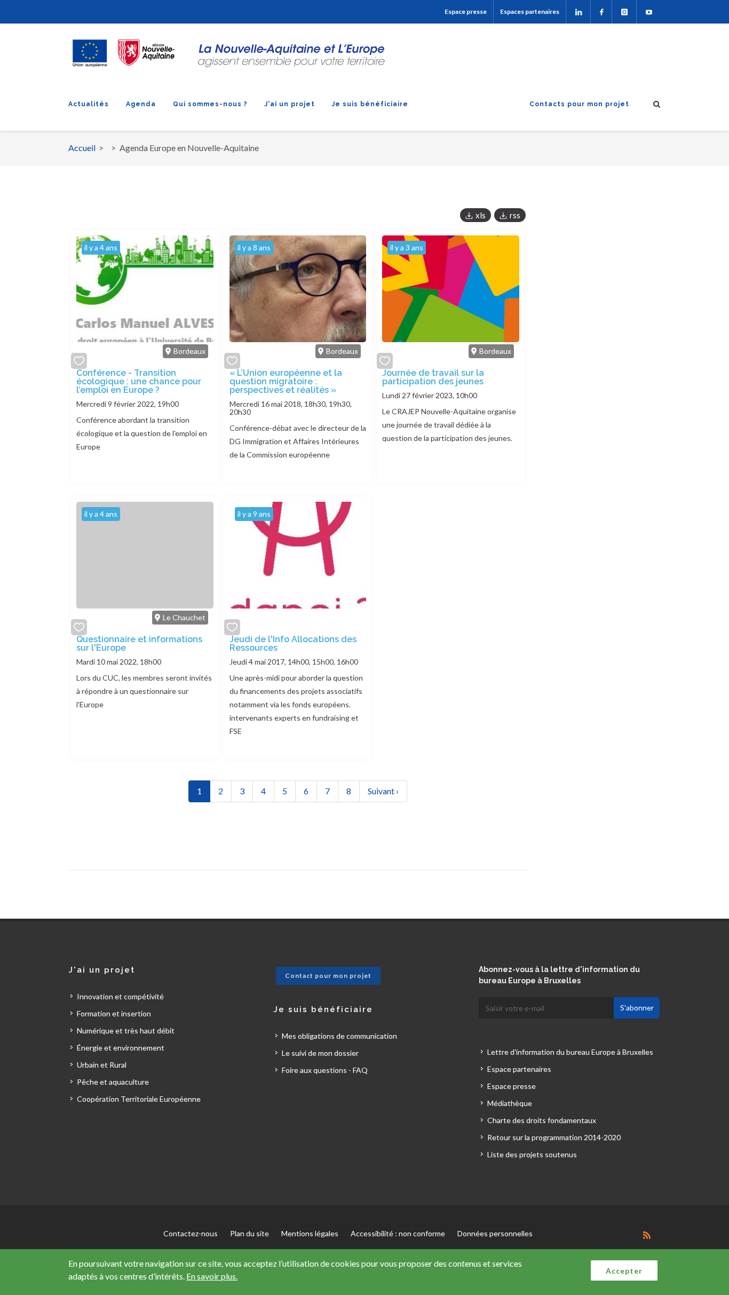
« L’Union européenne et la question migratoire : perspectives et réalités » (285, 381)
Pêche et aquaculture (113, 1081)
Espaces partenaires (529, 11)
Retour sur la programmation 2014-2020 (554, 1137)
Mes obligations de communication (339, 1035)
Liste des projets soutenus (532, 1154)
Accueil (82, 148)
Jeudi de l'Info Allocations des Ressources (292, 643)
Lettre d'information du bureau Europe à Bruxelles (570, 1051)
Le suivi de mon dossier (320, 1052)
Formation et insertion (114, 1013)
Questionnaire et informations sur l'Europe (139, 643)
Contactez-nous (190, 1233)
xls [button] (481, 215)
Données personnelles (495, 1233)
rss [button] (515, 215)
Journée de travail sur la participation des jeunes (433, 377)
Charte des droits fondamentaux (541, 1120)
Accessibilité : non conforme (398, 1233)
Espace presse (466, 11)
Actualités (88, 104)
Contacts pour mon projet (579, 104)
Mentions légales (309, 1233)
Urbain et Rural (101, 1064)
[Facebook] (601, 11)
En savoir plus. (211, 1276)
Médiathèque (509, 1103)
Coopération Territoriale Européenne (139, 1098)
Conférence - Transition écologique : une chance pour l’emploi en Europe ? (138, 381)
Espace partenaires (519, 1068)
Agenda (141, 104)
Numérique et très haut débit (126, 1030)
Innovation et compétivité (120, 996)
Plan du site (249, 1233)
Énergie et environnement (120, 1047)
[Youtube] (649, 11)
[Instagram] (624, 11)
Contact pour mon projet (328, 976)
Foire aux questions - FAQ (325, 1070)
